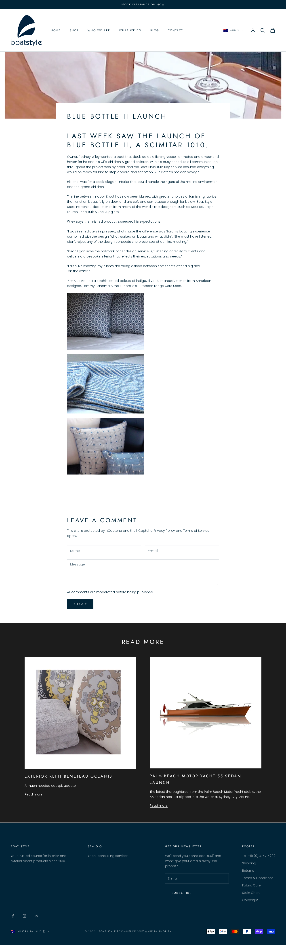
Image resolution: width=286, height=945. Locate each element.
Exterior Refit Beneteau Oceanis (68, 776)
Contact (175, 30)
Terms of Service (196, 530)
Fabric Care (251, 885)
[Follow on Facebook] (13, 916)
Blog (154, 30)
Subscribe (182, 893)
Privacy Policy (164, 530)
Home (56, 30)
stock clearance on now (143, 4)
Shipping (249, 863)
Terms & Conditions (257, 878)
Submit (80, 604)
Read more (33, 794)
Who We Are (99, 30)
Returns (248, 870)
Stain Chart (251, 892)
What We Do (130, 30)
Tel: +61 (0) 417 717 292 (258, 856)
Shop (74, 30)
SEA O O (95, 846)
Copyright (250, 900)
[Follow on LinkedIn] (36, 916)
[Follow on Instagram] (24, 916)
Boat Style (20, 846)
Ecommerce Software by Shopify (144, 931)
